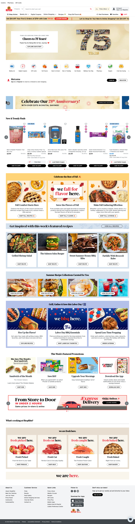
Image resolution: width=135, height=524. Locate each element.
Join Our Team (10, 495)
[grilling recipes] (52, 287)
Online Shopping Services (32, 497)
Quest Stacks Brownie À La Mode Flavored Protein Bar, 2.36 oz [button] (97, 151)
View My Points (29, 500)
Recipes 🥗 (62, 14)
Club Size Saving (121, 71)
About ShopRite (10, 491)
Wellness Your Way (88, 71)
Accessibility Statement (34, 521)
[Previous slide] (8, 103)
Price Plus (50, 500)
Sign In (111, 80)
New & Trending (66, 71)
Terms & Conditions (56, 521)
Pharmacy (11, 3)
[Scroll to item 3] (69, 110)
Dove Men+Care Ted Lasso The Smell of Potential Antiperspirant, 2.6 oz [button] (57, 151)
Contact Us (27, 502)
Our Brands (77, 71)
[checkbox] (24, 124)
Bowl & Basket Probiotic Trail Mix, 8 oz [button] (15, 150)
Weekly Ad (12, 71)
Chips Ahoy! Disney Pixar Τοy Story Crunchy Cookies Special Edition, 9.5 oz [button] (36, 151)
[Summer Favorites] (82, 287)
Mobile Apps (51, 502)
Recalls (26, 493)
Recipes (49, 495)
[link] (102, 14)
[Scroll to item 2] (67, 110)
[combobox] (19, 9)
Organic (110, 71)
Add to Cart (16, 165)
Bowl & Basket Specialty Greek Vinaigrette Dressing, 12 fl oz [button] (77, 150)
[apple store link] (77, 502)
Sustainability (10, 502)
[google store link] (77, 506)
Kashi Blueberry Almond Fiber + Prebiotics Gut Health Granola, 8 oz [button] (118, 151)
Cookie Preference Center (55, 506)
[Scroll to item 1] (66, 110)
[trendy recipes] (21, 287)
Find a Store (51, 491)
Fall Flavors (45, 71)
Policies (24, 521)
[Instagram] (75, 492)
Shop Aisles (13, 14)
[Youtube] (78, 492)
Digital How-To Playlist (54, 504)
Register (123, 80)
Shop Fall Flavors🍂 (74, 14)
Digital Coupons (36, 14)
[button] (108, 8)
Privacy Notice (46, 521)
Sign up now (97, 494)
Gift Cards (18, 3)
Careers (3, 3)
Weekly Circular (52, 493)
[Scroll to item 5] (70, 169)
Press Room (9, 497)
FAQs (25, 491)
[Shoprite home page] (9, 9)
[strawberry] (113, 287)
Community (9, 500)
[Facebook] (72, 492)
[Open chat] (130, 519)
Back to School (56, 71)
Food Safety (28, 495)
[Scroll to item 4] (69, 169)
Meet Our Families (11, 493)
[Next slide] (127, 103)
